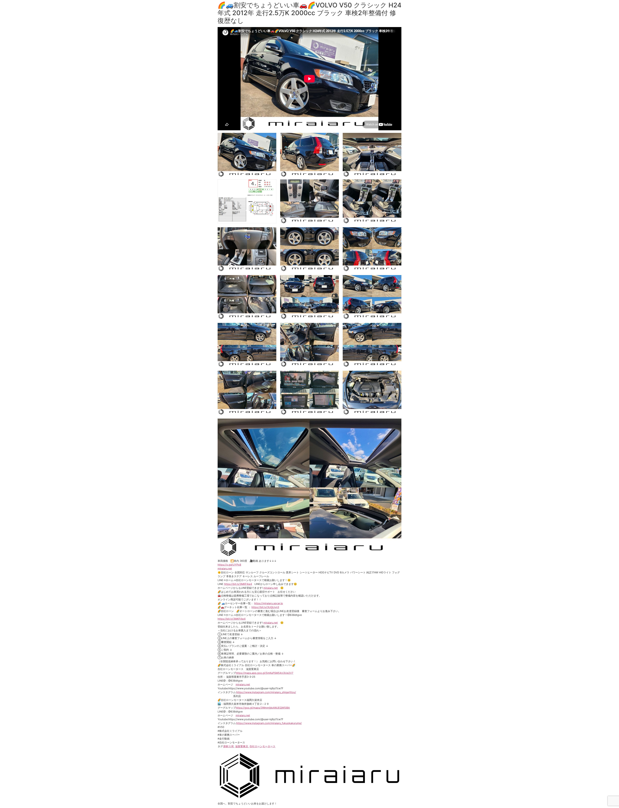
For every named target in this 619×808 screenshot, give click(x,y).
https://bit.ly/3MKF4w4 (238, 584)
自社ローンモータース (262, 746)
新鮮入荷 (228, 746)
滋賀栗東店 (241, 746)
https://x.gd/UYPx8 (229, 564)
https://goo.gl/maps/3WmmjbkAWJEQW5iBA (263, 707)
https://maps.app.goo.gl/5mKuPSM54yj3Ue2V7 (264, 672)
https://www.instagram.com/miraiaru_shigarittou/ (266, 692)
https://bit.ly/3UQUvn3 (265, 607)
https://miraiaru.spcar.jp (268, 603)
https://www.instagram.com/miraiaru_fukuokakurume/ (269, 723)
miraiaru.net (225, 568)
